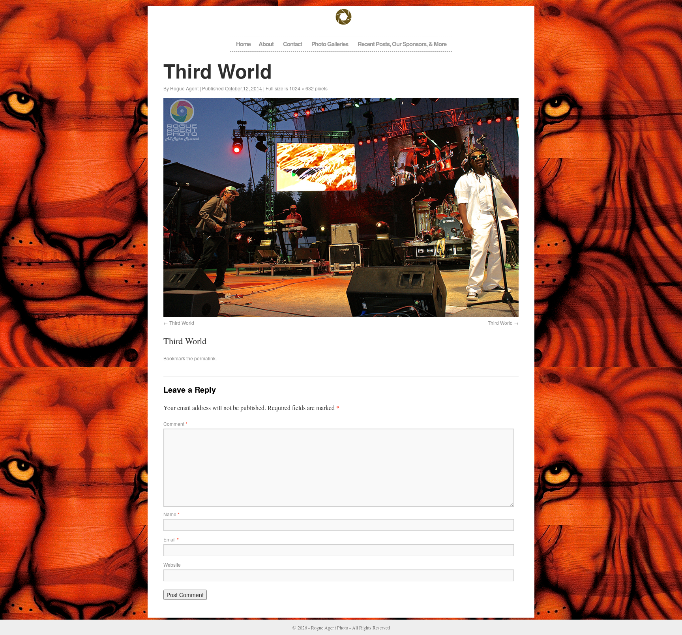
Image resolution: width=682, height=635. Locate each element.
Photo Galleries (329, 43)
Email (171, 539)
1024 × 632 (301, 88)
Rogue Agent (184, 88)
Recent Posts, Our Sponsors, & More (402, 43)
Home (243, 43)
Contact (292, 43)
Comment (175, 423)
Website (172, 564)
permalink (204, 358)
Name (171, 514)
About (266, 43)
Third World (181, 322)
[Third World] (341, 207)
